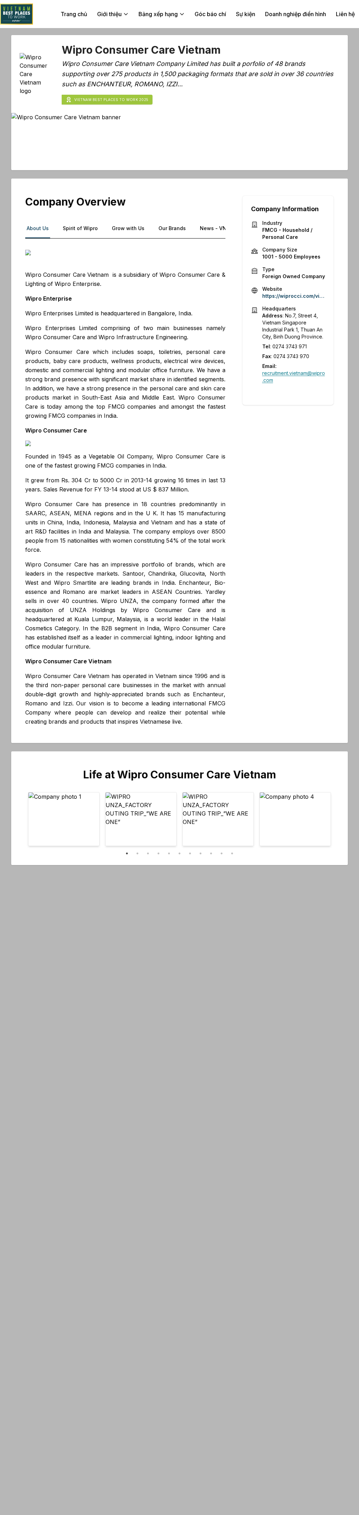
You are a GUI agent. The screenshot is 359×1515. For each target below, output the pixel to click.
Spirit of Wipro (80, 228)
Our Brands (172, 228)
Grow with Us (128, 228)
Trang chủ (74, 14)
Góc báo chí (210, 14)
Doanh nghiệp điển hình (295, 14)
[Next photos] (321, 820)
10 (221, 853)
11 (232, 853)
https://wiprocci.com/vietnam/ (293, 296)
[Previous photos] (38, 820)
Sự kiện (245, 14)
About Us (38, 228)
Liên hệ (345, 14)
